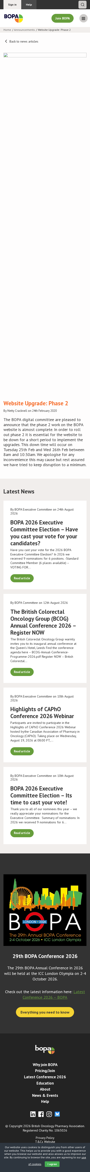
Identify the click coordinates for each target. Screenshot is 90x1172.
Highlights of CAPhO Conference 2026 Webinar (42, 712)
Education (45, 1083)
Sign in (12, 4)
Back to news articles (23, 41)
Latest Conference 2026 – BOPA (54, 994)
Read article (22, 578)
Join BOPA (62, 18)
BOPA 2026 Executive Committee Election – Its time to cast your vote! (41, 795)
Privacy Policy (45, 1138)
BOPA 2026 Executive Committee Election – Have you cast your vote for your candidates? (44, 533)
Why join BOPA (45, 1064)
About (45, 1089)
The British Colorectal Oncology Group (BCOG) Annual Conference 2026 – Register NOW (43, 622)
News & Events (45, 1095)
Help (29, 4)
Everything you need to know (45, 1012)
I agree (52, 1164)
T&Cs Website (45, 1142)
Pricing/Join (45, 1070)
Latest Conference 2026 (45, 1076)
